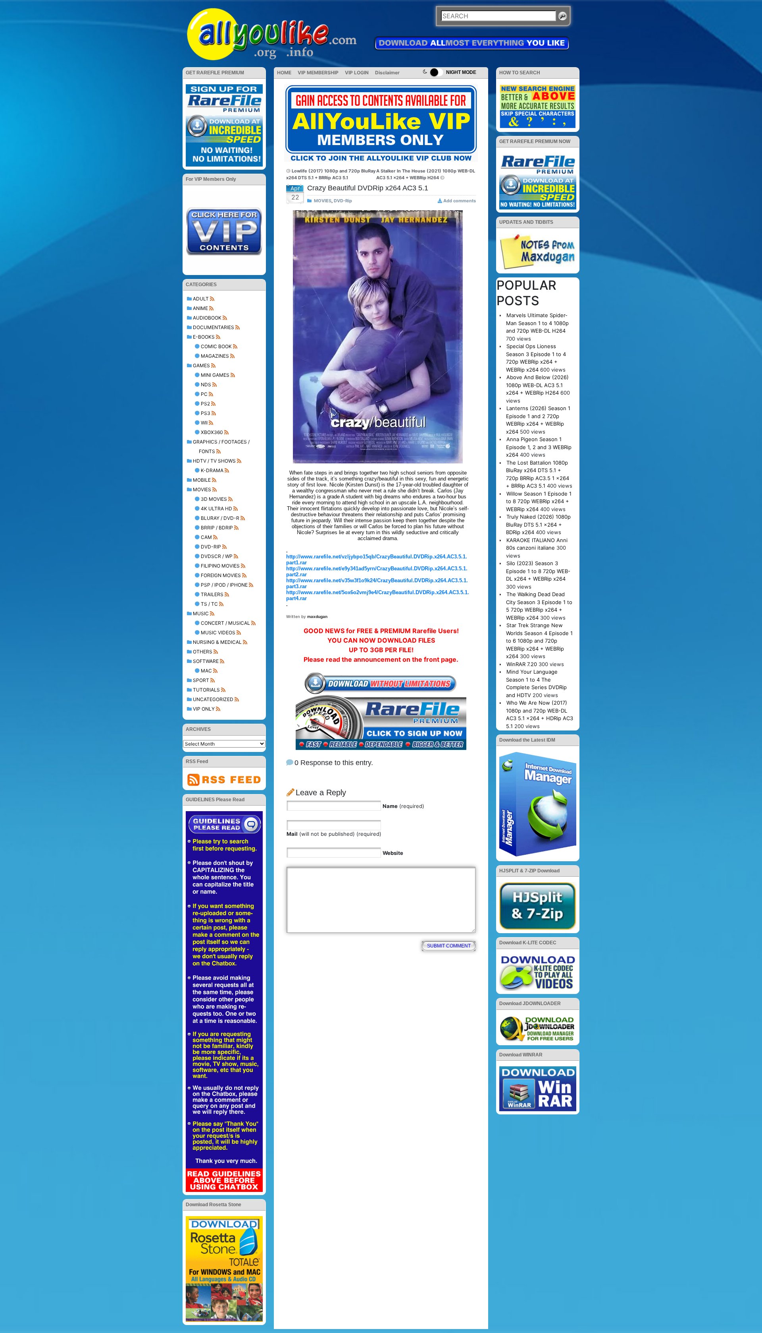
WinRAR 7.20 (521, 664)
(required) (403, 806)
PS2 (205, 404)
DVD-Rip (211, 547)
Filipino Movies (220, 566)
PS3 (205, 413)
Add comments (459, 200)
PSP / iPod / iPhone (224, 585)
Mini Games (215, 375)
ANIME (200, 308)
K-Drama (212, 470)
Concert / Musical (225, 623)
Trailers (212, 594)
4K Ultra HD (216, 508)
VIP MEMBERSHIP (318, 73)
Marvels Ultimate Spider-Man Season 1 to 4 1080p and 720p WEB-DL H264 (537, 323)
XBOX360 (212, 432)
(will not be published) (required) (334, 834)
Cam (206, 537)
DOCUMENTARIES (213, 327)
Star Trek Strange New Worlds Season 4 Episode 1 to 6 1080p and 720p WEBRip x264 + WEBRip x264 (539, 640)
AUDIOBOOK (207, 318)
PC (204, 394)
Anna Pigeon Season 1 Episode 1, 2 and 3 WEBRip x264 (539, 447)
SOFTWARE (206, 661)
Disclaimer (387, 73)
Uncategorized (213, 699)
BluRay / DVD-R (220, 518)
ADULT (201, 299)
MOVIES (202, 489)
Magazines (215, 356)
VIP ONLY (204, 709)
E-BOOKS (204, 337)
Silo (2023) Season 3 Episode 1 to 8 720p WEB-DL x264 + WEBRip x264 (538, 571)
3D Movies (214, 499)
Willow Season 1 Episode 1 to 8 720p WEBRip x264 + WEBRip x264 (539, 501)
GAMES (201, 365)
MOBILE (202, 480)
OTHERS (202, 652)
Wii (204, 423)
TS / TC (209, 604)
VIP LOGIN (357, 73)
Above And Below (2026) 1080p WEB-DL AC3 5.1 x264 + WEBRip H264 (537, 385)
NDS (206, 385)
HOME (284, 73)
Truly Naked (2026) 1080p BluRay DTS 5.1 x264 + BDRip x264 (538, 524)
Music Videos (218, 633)
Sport (201, 680)
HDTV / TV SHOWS (214, 461)
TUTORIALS (206, 690)
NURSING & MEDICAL (217, 642)
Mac (206, 671)
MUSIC (201, 613)
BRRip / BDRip (217, 528)
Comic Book (216, 346)
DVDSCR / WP (217, 556)
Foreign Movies (221, 575)
